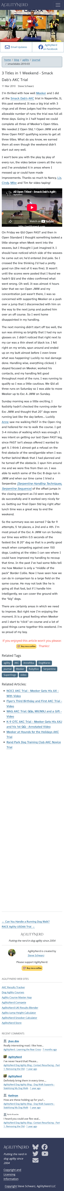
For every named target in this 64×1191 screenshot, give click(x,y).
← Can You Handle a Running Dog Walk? (26, 921)
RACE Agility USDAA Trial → (18, 926)
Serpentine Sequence (16, 488)
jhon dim (13, 1041)
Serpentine (49, 669)
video (23, 674)
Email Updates (18, 47)
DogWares (44, 662)
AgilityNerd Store (12, 1022)
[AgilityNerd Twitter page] (35, 1155)
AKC (31, 98)
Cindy (5, 183)
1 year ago (31, 1068)
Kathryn (13, 1095)
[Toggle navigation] (58, 5)
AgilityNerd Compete (14, 1002)
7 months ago (50, 1049)
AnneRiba (28, 662)
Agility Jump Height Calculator (19, 1012)
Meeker (41, 93)
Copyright (11, 1186)
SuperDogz (10, 674)
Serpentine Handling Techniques (39, 483)
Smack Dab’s (19, 98)
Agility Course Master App (17, 997)
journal (36, 59)
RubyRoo (34, 669)
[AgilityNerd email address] (35, 1161)
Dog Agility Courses (13, 992)
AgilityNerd (14, 5)
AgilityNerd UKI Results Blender (20, 1007)
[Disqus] (32, 789)
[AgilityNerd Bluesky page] (35, 1148)
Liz (59, 178)
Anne (5, 422)
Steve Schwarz (36, 955)
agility (25, 59)
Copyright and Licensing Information (12, 1174)
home (7, 59)
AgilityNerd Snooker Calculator (19, 1017)
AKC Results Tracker (13, 987)
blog (16, 59)
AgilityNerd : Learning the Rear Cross (22, 1049)
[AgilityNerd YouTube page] (45, 1155)
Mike (13, 183)
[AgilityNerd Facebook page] (45, 1148)
